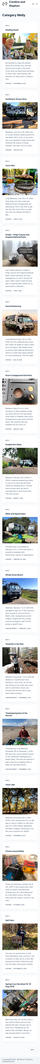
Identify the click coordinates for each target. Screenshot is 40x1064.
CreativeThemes (8, 1061)
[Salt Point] (20, 937)
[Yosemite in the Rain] (20, 660)
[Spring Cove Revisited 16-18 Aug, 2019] (20, 1003)
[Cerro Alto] (20, 182)
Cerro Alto (10, 165)
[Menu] (33, 4)
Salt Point (9, 920)
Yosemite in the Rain (14, 644)
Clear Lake (10, 785)
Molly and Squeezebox (15, 514)
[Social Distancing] (20, 323)
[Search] (37, 4)
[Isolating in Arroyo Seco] (20, 115)
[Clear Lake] (20, 801)
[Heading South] (20, 46)
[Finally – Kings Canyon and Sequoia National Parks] (20, 253)
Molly (7, 25)
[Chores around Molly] (20, 867)
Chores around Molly (14, 851)
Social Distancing (13, 306)
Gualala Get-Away (13, 444)
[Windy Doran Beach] (20, 591)
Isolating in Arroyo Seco (16, 99)
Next (32, 1049)
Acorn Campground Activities (18, 375)
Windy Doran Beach (14, 575)
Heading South (12, 30)
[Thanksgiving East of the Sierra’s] (20, 732)
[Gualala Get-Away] (20, 461)
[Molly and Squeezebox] (20, 530)
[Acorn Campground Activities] (20, 392)
